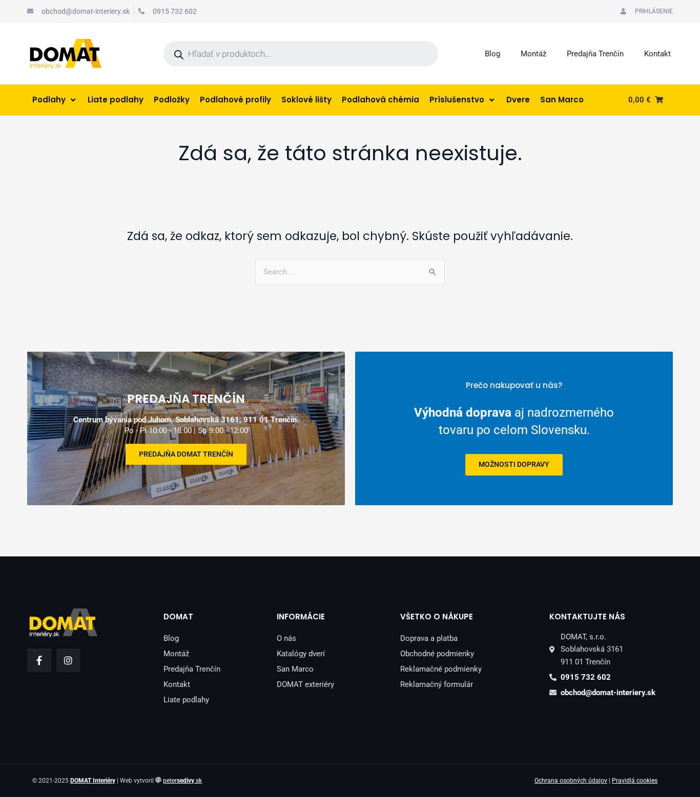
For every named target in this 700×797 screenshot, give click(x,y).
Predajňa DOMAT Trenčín (186, 454)
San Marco (295, 669)
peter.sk (182, 780)
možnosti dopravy (514, 464)
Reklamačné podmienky (441, 669)
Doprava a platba (429, 638)
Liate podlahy (186, 699)
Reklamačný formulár (436, 684)
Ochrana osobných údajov (570, 780)
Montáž (533, 53)
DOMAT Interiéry (92, 780)
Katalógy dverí (301, 653)
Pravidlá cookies (634, 780)
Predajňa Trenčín (595, 53)
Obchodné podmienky (437, 653)
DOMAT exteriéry (305, 684)
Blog (492, 53)
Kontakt (657, 53)
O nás (286, 638)
